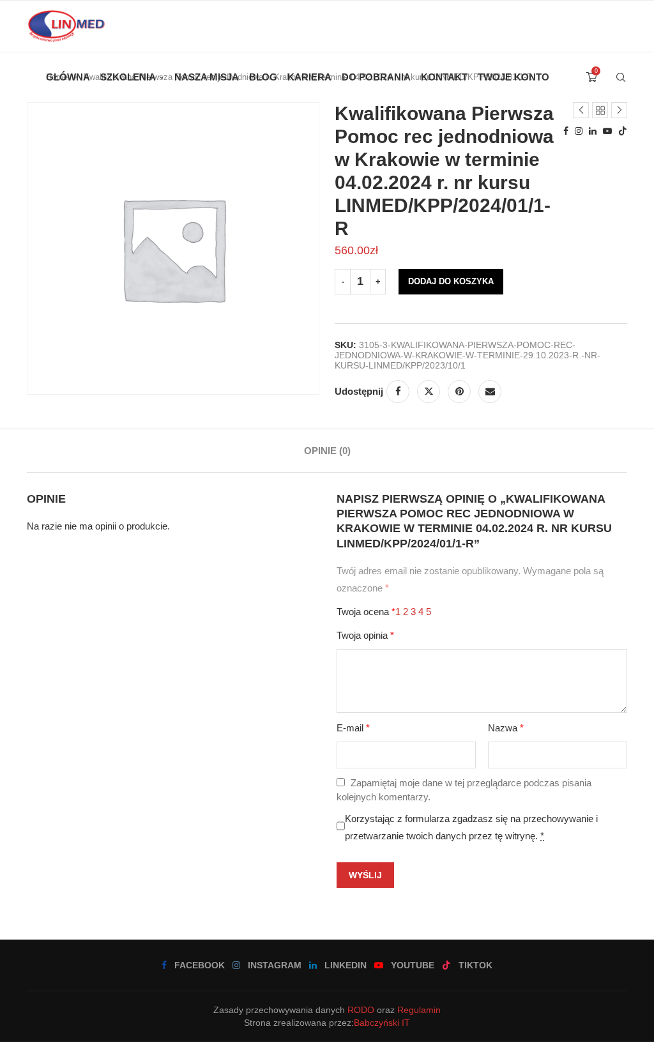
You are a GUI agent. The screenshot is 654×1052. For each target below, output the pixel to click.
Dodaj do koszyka (451, 281)
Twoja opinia (365, 635)
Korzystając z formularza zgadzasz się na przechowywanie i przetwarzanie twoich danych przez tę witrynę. (471, 827)
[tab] (327, 450)
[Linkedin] (593, 130)
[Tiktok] (622, 130)
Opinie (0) (327, 450)
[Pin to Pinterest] (459, 391)
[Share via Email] (489, 391)
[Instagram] (578, 130)
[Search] (620, 77)
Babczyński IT (382, 1023)
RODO (360, 1010)
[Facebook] (565, 130)
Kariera (309, 77)
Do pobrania (376, 77)
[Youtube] (607, 130)
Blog (263, 77)
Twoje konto (513, 77)
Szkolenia (128, 77)
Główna (68, 77)
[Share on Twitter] (428, 391)
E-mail (353, 727)
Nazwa (506, 727)
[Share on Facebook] (397, 391)
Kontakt (444, 77)
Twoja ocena (366, 611)
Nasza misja (206, 77)
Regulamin (419, 1010)
